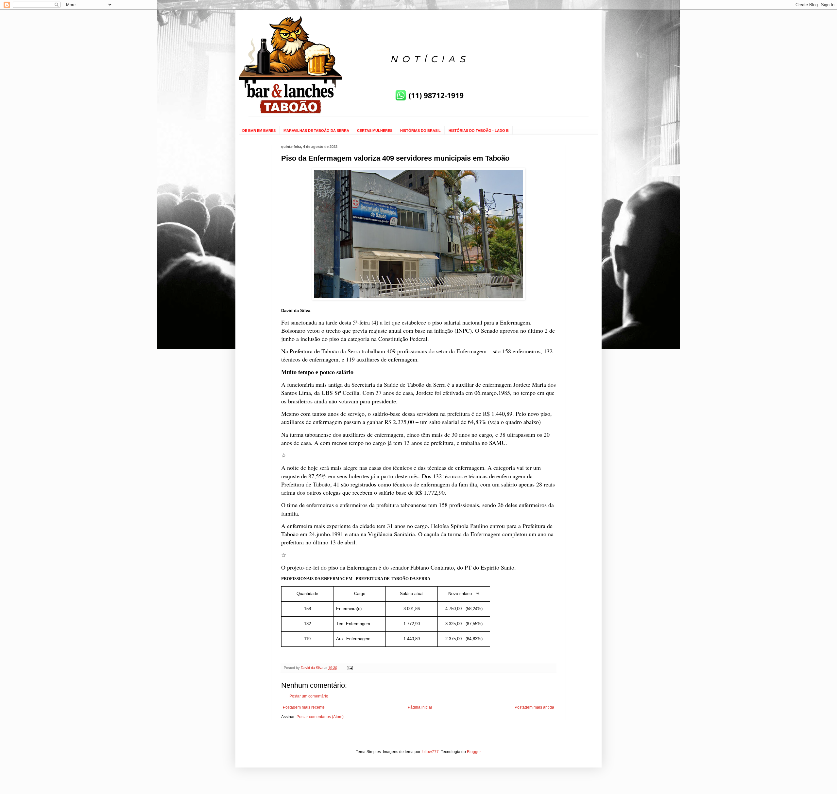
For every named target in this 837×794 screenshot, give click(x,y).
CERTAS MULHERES (374, 130)
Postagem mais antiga (534, 707)
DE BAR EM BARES (259, 130)
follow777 (430, 752)
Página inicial (420, 707)
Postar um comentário (308, 696)
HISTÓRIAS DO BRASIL (420, 130)
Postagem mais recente (304, 707)
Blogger (474, 752)
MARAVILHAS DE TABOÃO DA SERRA (316, 130)
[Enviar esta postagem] (349, 668)
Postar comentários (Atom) (320, 717)
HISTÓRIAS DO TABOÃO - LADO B (479, 130)
